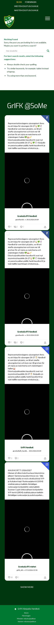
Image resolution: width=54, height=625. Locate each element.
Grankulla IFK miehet (27, 566)
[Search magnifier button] (48, 51)
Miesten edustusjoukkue (26, 6)
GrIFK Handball (27, 447)
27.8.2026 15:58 (31, 570)
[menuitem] (19, 2)
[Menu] (46, 18)
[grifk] (9, 21)
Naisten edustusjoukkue (26, 10)
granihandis (20, 220)
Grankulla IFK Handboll (27, 216)
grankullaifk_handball (20, 451)
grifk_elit (20, 570)
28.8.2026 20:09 (32, 220)
